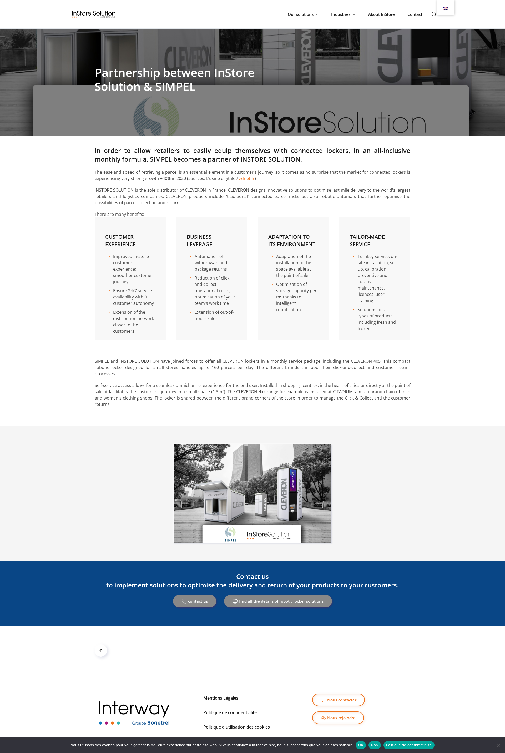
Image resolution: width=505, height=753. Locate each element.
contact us (198, 601)
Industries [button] (340, 14)
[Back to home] (93, 14)
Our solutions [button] (301, 14)
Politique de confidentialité (409, 745)
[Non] (498, 745)
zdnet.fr (247, 178)
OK (360, 745)
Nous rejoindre (341, 717)
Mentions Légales (220, 698)
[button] (434, 14)
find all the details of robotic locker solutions (281, 601)
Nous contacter (341, 699)
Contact (414, 14)
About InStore (381, 14)
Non (374, 745)
